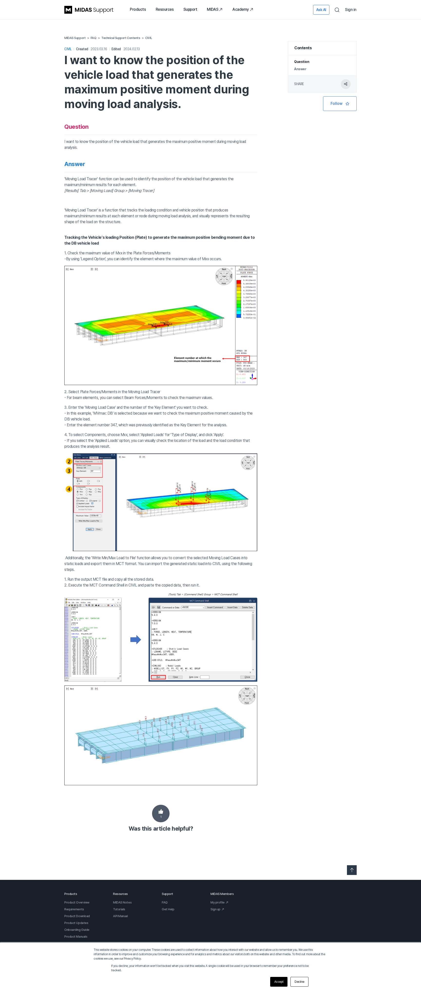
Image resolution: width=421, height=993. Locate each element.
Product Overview (76, 902)
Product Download (77, 916)
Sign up (215, 909)
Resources (165, 9)
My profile (217, 902)
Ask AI (321, 10)
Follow (339, 104)
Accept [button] (278, 981)
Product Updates (76, 923)
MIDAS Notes (122, 902)
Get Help (168, 909)
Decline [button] (299, 981)
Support (190, 9)
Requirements (74, 909)
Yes (161, 813)
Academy (240, 9)
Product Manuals (75, 936)
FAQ (165, 902)
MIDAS (212, 9)
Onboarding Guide (76, 930)
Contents (303, 48)
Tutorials (119, 909)
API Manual (120, 916)
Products (138, 9)
